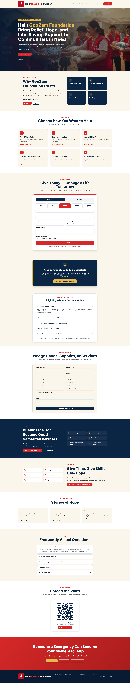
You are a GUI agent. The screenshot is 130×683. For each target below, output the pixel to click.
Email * (67, 214)
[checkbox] (36, 236)
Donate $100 (66, 242)
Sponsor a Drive (49, 450)
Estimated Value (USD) (41, 385)
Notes (37, 398)
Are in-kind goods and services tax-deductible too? (52, 323)
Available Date (69, 385)
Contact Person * (70, 367)
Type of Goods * (40, 379)
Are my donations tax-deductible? (49, 546)
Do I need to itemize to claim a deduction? (49, 333)
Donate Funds (85, 4)
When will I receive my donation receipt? (48, 328)
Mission (69, 4)
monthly (79, 199)
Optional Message (40, 227)
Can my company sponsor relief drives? (50, 562)
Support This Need (24, 144)
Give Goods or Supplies (40, 54)
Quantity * (68, 379)
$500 (89, 206)
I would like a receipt (42, 236)
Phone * (68, 373)
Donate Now (107, 4)
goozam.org (83, 677)
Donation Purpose (70, 221)
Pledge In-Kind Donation (66, 408)
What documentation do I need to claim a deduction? (52, 318)
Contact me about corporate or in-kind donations (49, 238)
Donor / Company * (40, 367)
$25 (41, 206)
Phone (37, 221)
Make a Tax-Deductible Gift (66, 281)
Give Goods (64, 661)
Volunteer (99, 4)
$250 (77, 206)
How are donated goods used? (48, 556)
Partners (93, 4)
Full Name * (38, 214)
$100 (65, 206)
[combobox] (80, 224)
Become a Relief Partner (31, 450)
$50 (53, 206)
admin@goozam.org (71, 677)
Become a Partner (77, 661)
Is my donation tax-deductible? (46, 306)
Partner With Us (56, 54)
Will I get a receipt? (44, 567)
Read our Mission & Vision (30, 99)
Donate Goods (76, 4)
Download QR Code (66, 627)
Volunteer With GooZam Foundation (78, 484)
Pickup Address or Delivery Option (44, 392)
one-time (50, 199)
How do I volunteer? (44, 572)
